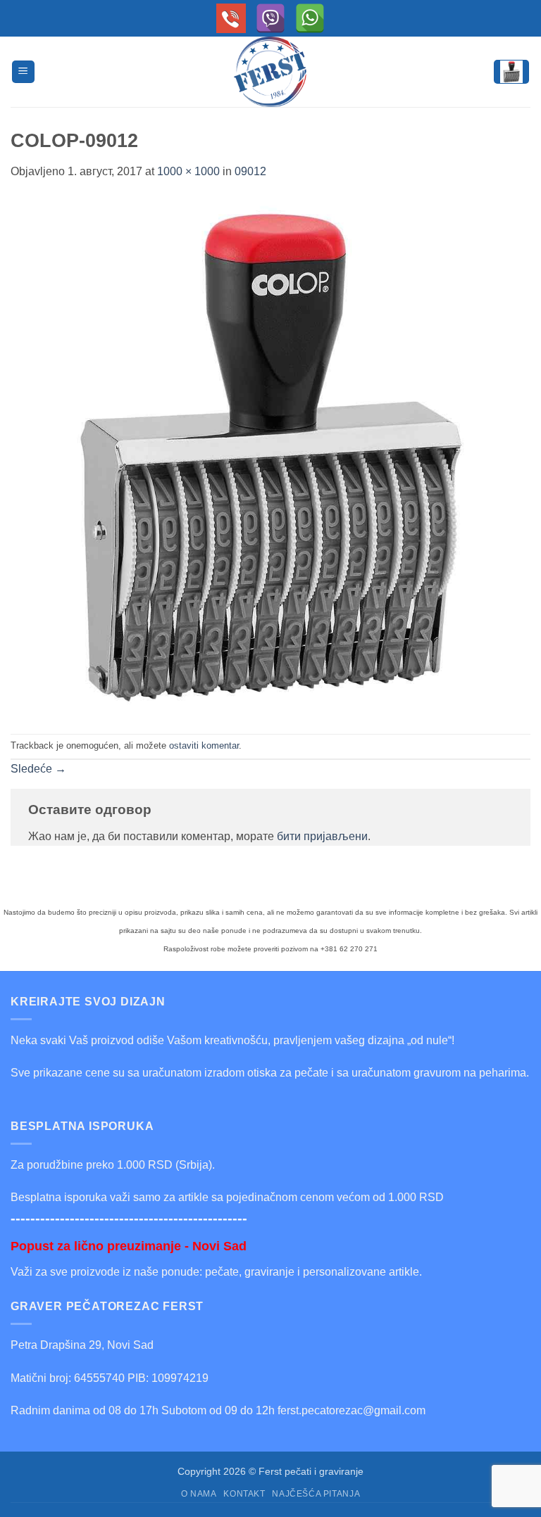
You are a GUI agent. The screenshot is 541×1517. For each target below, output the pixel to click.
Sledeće (38, 769)
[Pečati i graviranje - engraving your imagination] (270, 72)
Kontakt (244, 1494)
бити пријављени (322, 836)
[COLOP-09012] (270, 456)
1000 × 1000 (188, 171)
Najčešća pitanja (316, 1494)
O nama (199, 1494)
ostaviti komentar (204, 745)
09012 (250, 171)
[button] (23, 72)
